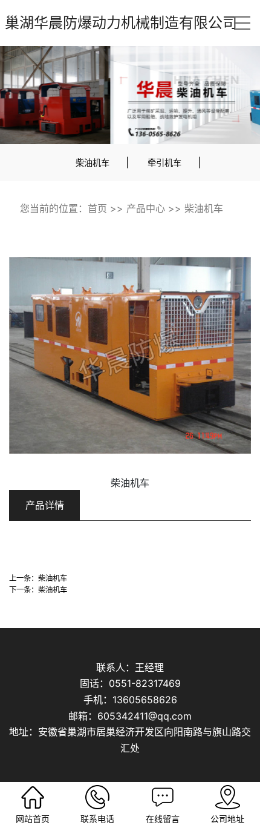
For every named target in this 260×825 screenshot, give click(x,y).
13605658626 (144, 700)
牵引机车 (164, 162)
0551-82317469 (145, 683)
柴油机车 (92, 162)
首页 (97, 208)
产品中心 (145, 208)
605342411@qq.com (144, 716)
